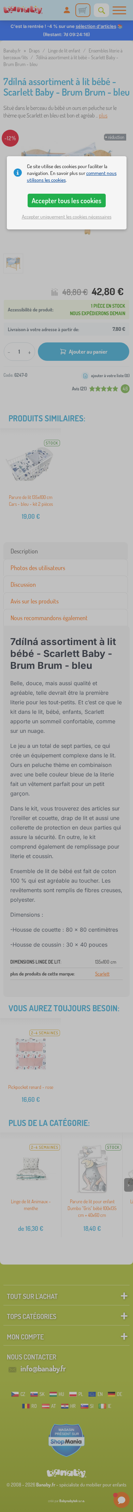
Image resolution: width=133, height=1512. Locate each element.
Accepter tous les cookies (66, 200)
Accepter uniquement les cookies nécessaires (67, 216)
